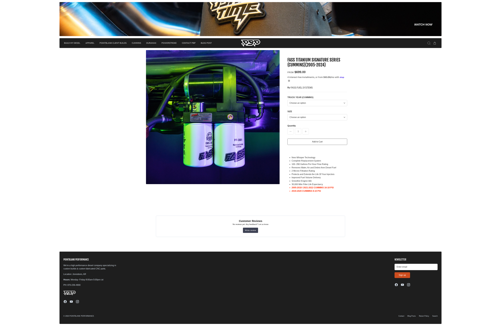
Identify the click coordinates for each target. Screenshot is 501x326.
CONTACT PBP (189, 43)
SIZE (289, 111)
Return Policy (424, 316)
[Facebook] (65, 301)
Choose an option (298, 103)
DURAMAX (151, 43)
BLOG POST (206, 43)
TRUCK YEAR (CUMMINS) (300, 97)
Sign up (402, 275)
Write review (250, 230)
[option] (213, 117)
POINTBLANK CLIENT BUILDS (113, 43)
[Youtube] (71, 301)
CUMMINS (136, 43)
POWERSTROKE (169, 43)
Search (435, 316)
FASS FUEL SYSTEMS (302, 87)
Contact (401, 316)
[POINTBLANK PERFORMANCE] (250, 43)
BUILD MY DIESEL (72, 43)
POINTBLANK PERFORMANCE (81, 316)
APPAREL (89, 43)
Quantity (291, 126)
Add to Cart (317, 142)
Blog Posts (411, 316)
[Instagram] (77, 301)
